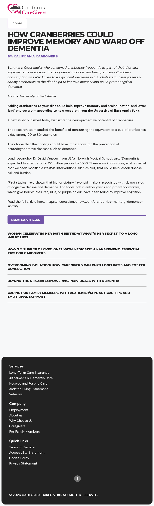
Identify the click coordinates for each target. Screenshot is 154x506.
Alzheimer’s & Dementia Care (31, 378)
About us (15, 415)
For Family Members (24, 431)
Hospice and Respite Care (28, 383)
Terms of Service (22, 447)
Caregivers (17, 426)
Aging (17, 23)
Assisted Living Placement (28, 389)
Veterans (16, 394)
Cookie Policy (19, 458)
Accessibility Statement (27, 452)
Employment (18, 410)
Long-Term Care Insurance (29, 372)
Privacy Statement (23, 463)
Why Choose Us (20, 421)
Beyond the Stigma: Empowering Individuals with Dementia (63, 281)
